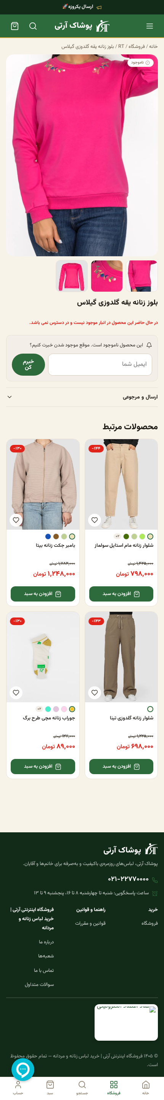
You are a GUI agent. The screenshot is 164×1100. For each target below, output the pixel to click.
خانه (153, 47)
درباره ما (46, 942)
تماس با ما (44, 971)
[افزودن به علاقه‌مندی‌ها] (94, 520)
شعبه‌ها (46, 956)
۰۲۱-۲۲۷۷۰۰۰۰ (128, 879)
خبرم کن (28, 364)
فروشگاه (137, 47)
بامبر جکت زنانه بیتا (55, 545)
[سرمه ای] (48, 536)
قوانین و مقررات (90, 923)
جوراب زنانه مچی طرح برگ (49, 718)
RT (121, 47)
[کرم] (150, 536)
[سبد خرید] (14, 25)
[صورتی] (64, 709)
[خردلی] (72, 709)
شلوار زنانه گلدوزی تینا (131, 718)
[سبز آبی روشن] (48, 709)
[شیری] (150, 709)
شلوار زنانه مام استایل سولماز (124, 545)
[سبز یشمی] (126, 536)
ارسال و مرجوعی (140, 397)
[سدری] (134, 536)
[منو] (149, 25)
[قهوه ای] (56, 536)
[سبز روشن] (142, 536)
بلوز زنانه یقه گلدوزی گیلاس (87, 47)
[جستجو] (32, 25)
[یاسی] (56, 709)
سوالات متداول (39, 985)
